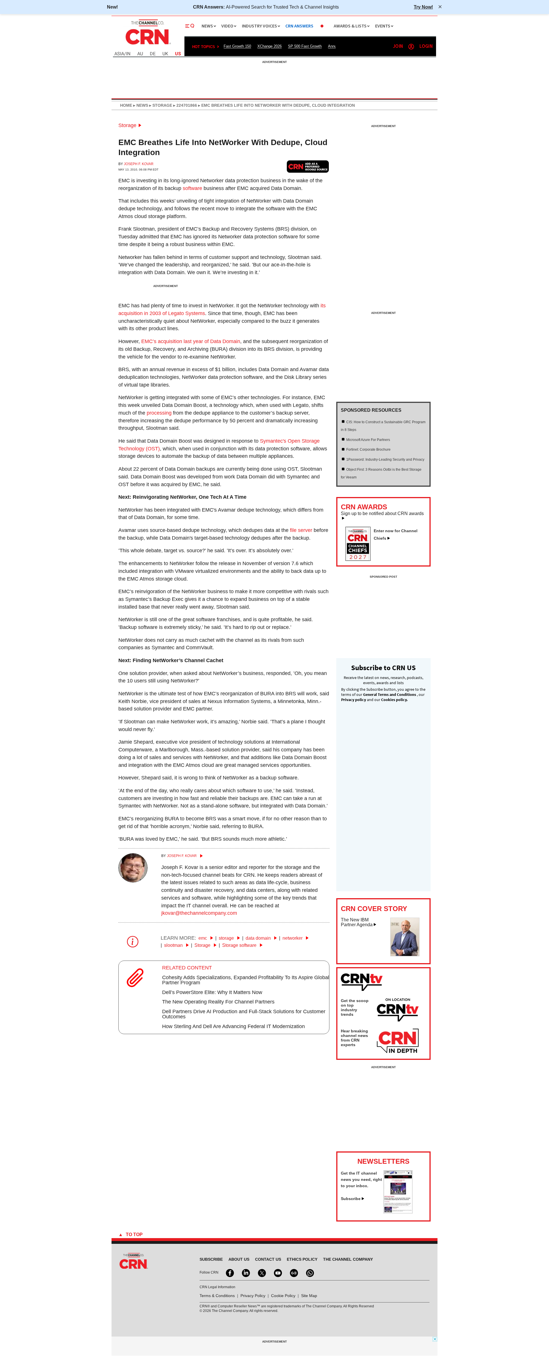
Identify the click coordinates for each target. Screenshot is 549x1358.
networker (293, 938)
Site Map (309, 1295)
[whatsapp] (309, 1272)
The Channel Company (348, 1259)
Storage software (240, 945)
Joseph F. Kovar (139, 164)
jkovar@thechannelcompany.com (199, 913)
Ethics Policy (302, 1259)
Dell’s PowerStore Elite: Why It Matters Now (212, 992)
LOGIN (426, 46)
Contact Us (268, 1259)
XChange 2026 (269, 46)
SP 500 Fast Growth (305, 46)
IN (128, 54)
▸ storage (160, 105)
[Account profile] (411, 46)
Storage (127, 125)
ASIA (119, 54)
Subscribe (351, 1198)
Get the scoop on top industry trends (355, 1007)
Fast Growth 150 (237, 46)
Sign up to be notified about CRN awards (382, 513)
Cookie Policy (283, 1295)
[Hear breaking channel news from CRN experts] (398, 1041)
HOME (126, 105)
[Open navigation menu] (190, 26)
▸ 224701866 (184, 105)
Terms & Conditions (217, 1295)
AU (140, 54)
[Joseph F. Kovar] (133, 881)
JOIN (398, 46)
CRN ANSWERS (299, 26)
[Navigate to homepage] (147, 45)
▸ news (140, 105)
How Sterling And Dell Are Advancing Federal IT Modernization (233, 1026)
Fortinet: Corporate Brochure (368, 450)
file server (301, 530)
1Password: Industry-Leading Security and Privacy (385, 460)
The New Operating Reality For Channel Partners (218, 1002)
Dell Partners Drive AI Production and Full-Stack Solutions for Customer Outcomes (243, 1014)
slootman (174, 945)
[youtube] (277, 1272)
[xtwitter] (261, 1272)
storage (227, 938)
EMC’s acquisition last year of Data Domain (190, 341)
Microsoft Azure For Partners (368, 440)
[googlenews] (293, 1272)
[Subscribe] (398, 1211)
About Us (238, 1259)
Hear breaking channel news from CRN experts (354, 1038)
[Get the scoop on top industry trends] (398, 1011)
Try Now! (423, 6)
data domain (259, 938)
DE (153, 54)
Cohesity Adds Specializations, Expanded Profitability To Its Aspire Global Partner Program (245, 980)
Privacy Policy (252, 1295)
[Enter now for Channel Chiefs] (360, 559)
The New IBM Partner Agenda (357, 922)
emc (203, 938)
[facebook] (229, 1272)
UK (165, 54)
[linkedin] (245, 1272)
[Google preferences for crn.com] (308, 166)
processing (159, 413)
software (192, 188)
